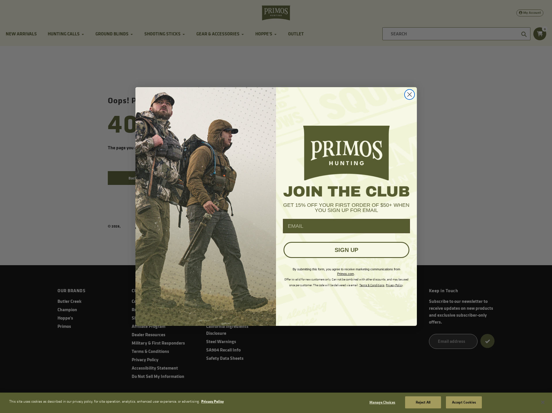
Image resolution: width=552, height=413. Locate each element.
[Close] (542, 402)
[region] (276, 403)
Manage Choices (382, 402)
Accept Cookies (464, 402)
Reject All (423, 402)
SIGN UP (346, 250)
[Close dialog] (410, 94)
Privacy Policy (212, 401)
